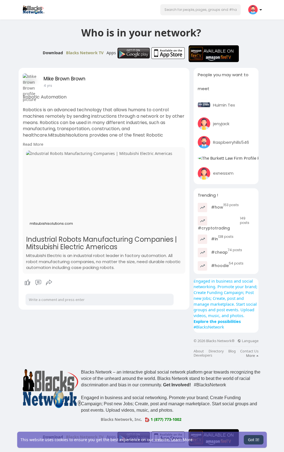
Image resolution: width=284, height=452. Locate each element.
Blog (232, 351)
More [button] (251, 355)
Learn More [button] (181, 439)
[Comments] (38, 282)
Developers (203, 355)
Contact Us (249, 351)
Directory (216, 351)
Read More (33, 144)
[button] (200, 9)
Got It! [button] (253, 439)
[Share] (49, 282)
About (199, 351)
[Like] (38, 282)
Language (249, 341)
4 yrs (48, 85)
